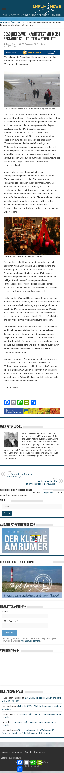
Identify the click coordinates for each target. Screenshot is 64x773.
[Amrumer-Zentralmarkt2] (32, 411)
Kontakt (28, 752)
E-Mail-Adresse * (10, 621)
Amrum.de (17, 752)
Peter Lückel (11, 44)
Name (5, 611)
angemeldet (48, 492)
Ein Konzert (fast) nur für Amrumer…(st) (19, 474)
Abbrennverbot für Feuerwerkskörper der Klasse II (40, 481)
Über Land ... (17, 22)
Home (5, 22)
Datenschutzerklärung (30, 641)
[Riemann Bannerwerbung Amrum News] (32, 52)
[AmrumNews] (32, 8)
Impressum (39, 752)
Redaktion (5, 752)
